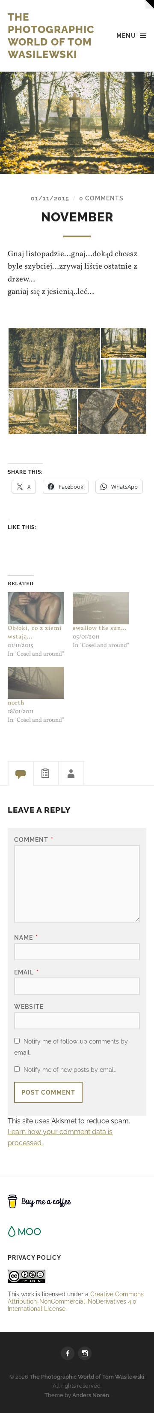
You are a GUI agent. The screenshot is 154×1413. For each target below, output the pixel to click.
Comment (33, 839)
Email (26, 972)
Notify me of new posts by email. (70, 1069)
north (16, 703)
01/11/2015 (50, 198)
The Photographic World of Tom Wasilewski (51, 36)
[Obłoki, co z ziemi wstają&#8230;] (36, 608)
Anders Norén (90, 1395)
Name (26, 937)
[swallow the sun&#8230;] (101, 608)
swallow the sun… (100, 628)
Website (29, 1006)
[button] (54, 358)
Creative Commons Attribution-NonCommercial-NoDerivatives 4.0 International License (76, 1301)
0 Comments (101, 198)
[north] (36, 683)
